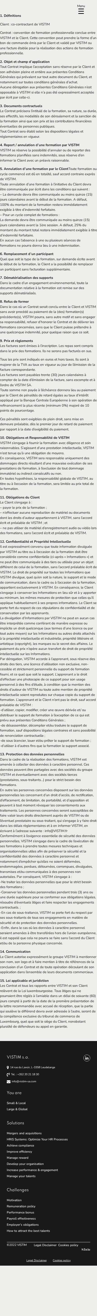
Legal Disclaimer (45, 1245)
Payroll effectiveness (21, 1218)
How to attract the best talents (28, 1231)
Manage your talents (21, 1176)
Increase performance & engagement (32, 1170)
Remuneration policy (21, 1206)
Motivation (14, 1200)
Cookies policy (68, 1245)
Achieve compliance (20, 1145)
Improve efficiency (19, 1151)
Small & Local (16, 1103)
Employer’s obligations (23, 1225)
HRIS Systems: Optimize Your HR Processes (37, 1139)
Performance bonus (20, 1212)
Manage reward (17, 1158)
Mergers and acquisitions (24, 1133)
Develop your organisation (25, 1164)
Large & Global (17, 1109)
